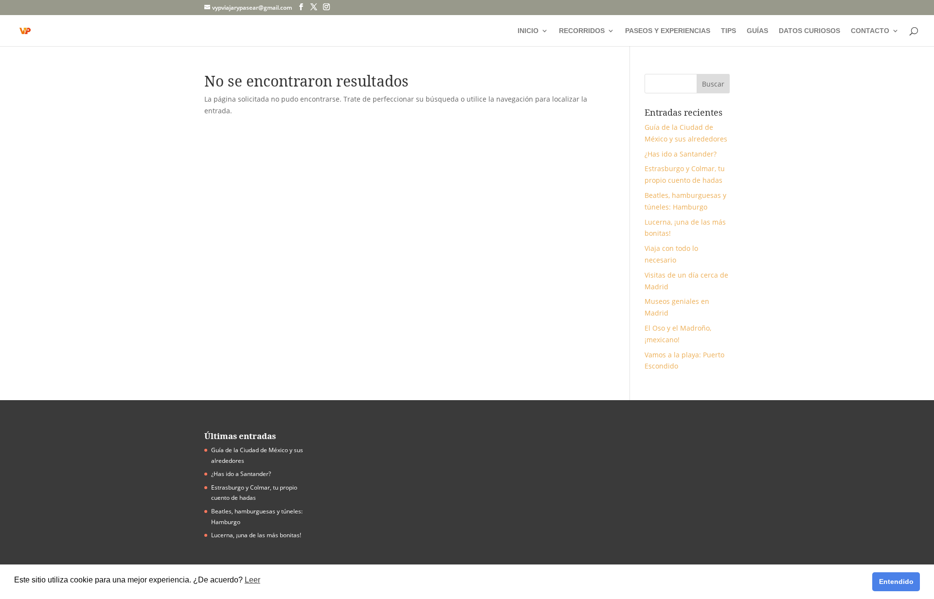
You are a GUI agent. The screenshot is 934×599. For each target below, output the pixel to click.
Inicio (528, 31)
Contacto (870, 31)
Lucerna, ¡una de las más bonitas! (256, 535)
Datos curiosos (809, 31)
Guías (757, 31)
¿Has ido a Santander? (681, 154)
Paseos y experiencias (667, 31)
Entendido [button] (896, 581)
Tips (728, 31)
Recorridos (582, 31)
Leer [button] (252, 580)
